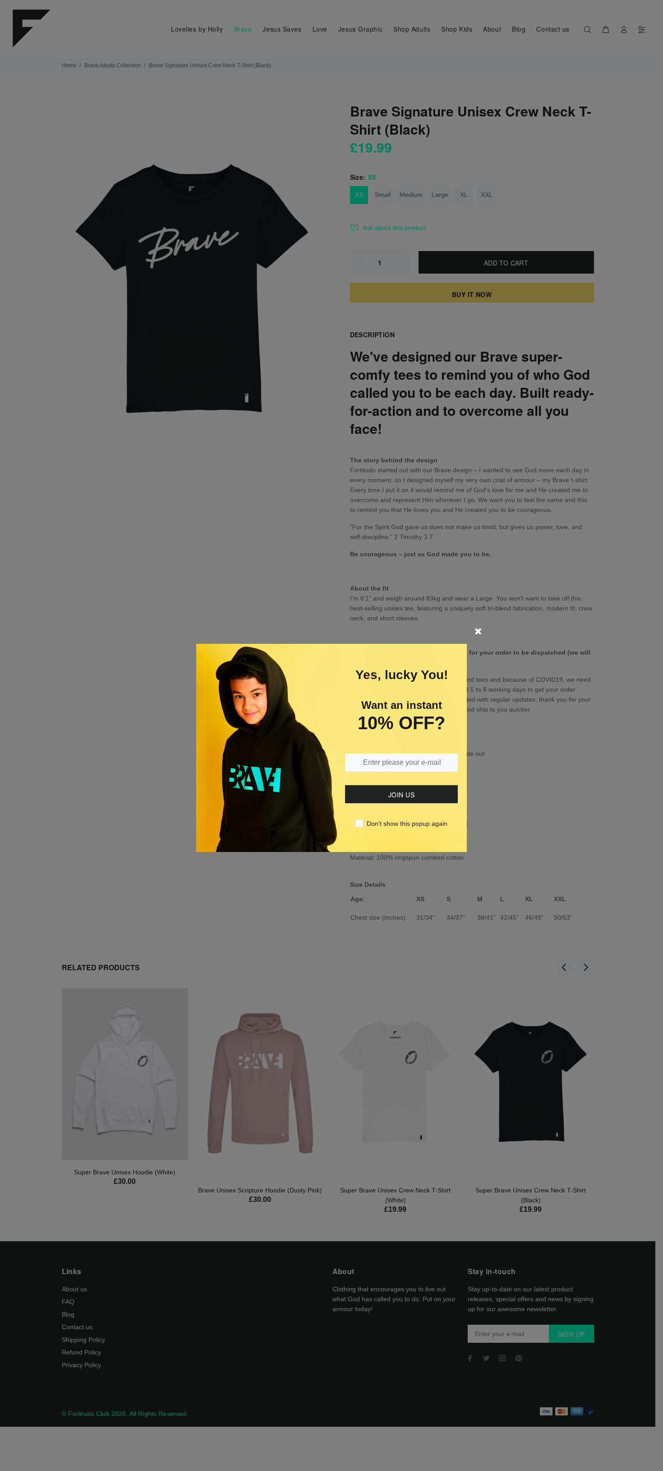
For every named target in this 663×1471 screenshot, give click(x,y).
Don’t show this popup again (407, 823)
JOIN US (401, 794)
